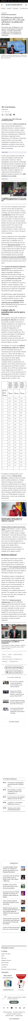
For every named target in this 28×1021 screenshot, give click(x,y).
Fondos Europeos (18, 654)
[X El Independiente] (4, 1008)
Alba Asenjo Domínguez (8, 107)
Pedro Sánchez (5, 962)
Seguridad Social (13, 661)
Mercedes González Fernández (8, 969)
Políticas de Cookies (9, 1015)
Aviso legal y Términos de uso (19, 1012)
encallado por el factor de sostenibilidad (13, 257)
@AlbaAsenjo (4, 109)
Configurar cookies (19, 1015)
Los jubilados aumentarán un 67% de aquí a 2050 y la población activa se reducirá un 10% (13, 199)
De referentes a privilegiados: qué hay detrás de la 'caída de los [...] (16, 784)
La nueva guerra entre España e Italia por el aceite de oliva (16, 797)
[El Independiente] (14, 5)
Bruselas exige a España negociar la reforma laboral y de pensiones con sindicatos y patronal (11, 520)
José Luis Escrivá (6, 656)
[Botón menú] (2, 5)
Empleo (4, 654)
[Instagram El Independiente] (16, 1008)
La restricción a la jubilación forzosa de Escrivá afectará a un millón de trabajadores (12, 642)
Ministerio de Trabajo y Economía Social (12, 659)
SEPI (2, 956)
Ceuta (16, 1)
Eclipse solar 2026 (5, 953)
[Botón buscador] (26, 5)
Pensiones (4, 661)
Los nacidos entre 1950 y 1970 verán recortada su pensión (11, 119)
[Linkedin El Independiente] (20, 1008)
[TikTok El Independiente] (24, 1008)
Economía (15, 8)
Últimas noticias (11, 1)
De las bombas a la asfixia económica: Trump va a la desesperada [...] (15, 791)
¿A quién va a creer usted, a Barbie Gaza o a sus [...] (15, 803)
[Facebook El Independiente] (7, 1008)
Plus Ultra (3, 958)
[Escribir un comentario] (14, 115)
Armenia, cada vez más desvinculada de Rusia (14, 808)
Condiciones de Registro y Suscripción (14, 1013)
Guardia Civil (4, 965)
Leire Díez (3, 967)
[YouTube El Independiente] (12, 1008)
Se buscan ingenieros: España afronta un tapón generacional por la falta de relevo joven (17, 702)
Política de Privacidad (7, 1012)
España (9, 8)
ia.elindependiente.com (8, 989)
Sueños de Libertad (21, 1)
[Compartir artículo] (2, 115)
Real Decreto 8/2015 (14, 244)
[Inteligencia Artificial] (8, 987)
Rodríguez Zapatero (6, 960)
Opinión (3, 8)
